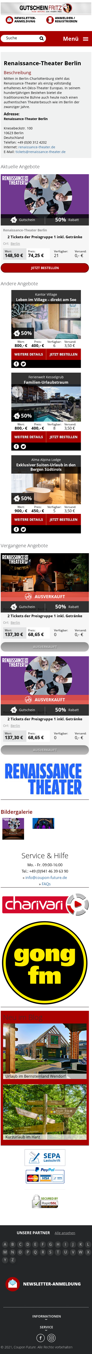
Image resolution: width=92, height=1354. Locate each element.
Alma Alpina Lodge (46, 459)
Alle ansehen (65, 1233)
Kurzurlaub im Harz (22, 1137)
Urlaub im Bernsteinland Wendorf (35, 1076)
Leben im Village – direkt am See (46, 299)
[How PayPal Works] (45, 1175)
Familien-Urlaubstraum (46, 382)
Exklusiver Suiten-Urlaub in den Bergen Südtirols (46, 467)
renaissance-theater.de (36, 147)
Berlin (15, 243)
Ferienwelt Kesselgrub (46, 377)
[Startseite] (46, 7)
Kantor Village (46, 294)
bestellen (45, 268)
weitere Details (28, 354)
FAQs (46, 884)
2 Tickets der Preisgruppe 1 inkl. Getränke (45, 236)
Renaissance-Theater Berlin (25, 230)
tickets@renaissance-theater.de (41, 151)
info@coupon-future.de (46, 877)
